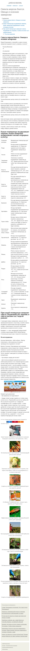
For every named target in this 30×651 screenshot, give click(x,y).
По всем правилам (10, 34)
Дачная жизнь (15, 3)
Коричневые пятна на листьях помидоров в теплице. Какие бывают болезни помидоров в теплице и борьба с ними (14, 630)
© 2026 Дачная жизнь (6, 643)
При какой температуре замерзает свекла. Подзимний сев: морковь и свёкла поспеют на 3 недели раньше (16, 30)
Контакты (3, 645)
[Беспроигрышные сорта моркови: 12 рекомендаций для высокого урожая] (15, 451)
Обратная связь (5, 649)
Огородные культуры (16, 419)
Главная (9, 5)
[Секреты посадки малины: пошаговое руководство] (15, 595)
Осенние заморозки (8, 419)
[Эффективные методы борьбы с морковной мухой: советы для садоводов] (15, 516)
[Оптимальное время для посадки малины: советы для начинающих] (15, 564)
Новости (15, 5)
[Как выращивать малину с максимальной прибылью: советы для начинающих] (15, 532)
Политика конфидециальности (7, 647)
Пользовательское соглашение (11, 645)
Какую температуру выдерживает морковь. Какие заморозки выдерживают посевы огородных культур (14, 25)
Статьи (21, 5)
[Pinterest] (15, 422)
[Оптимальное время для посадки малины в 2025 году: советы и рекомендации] (15, 548)
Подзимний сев (24, 419)
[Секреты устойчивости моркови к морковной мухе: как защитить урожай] (15, 484)
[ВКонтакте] (9, 422)
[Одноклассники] (21, 422)
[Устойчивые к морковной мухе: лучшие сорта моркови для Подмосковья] (15, 500)
